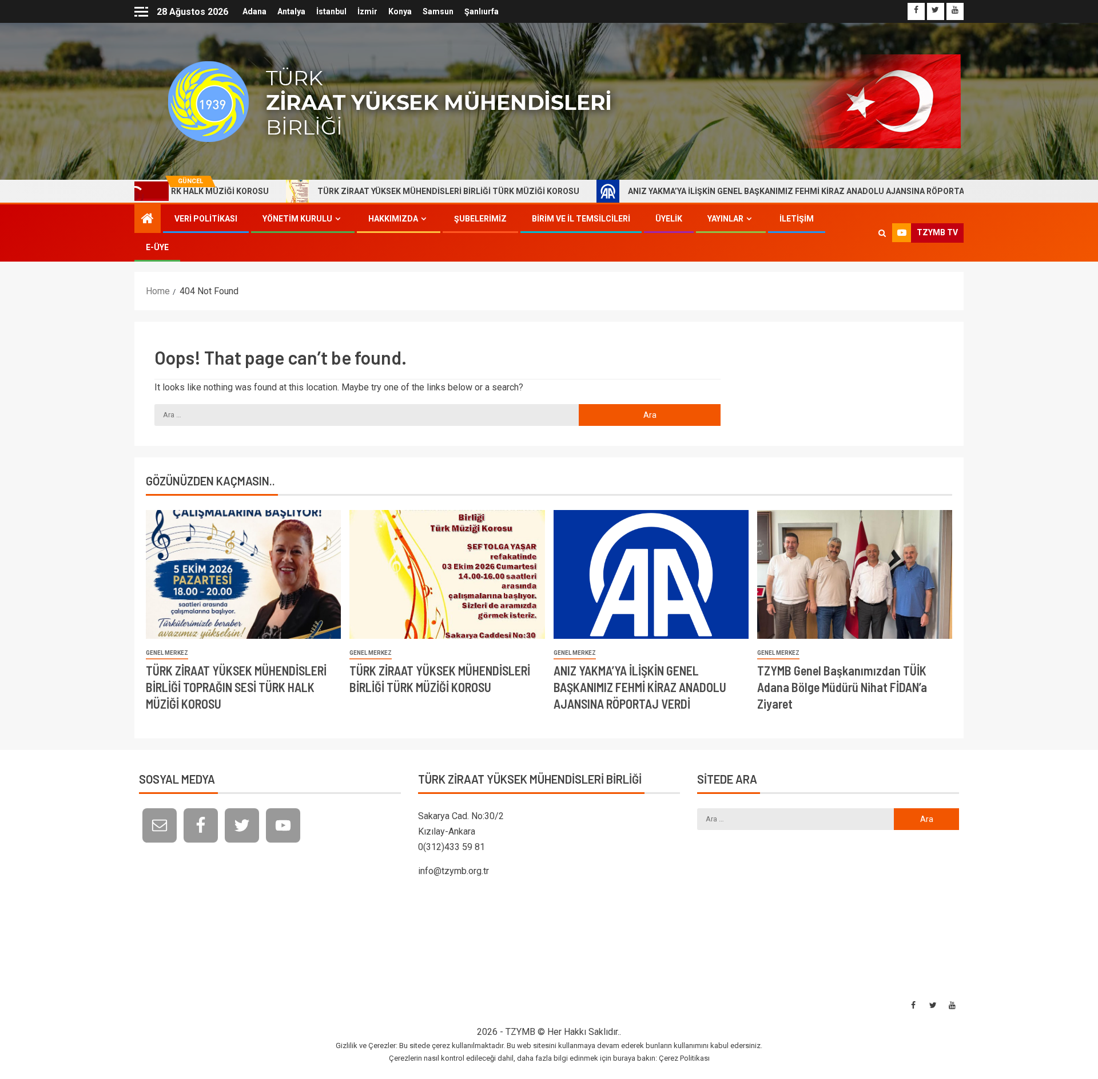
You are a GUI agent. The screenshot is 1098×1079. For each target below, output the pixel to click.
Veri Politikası (205, 218)
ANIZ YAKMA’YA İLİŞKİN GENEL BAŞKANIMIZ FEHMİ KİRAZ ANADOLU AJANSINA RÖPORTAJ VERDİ (746, 191)
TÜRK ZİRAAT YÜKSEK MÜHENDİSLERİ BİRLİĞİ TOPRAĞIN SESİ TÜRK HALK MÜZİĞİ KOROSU (236, 687)
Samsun (438, 11)
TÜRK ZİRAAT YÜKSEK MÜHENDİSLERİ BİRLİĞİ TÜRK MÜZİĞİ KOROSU (384, 191)
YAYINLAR (725, 218)
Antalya (291, 11)
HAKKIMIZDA (393, 218)
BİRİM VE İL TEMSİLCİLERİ (581, 218)
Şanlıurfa (481, 11)
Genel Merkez (167, 653)
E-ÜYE (157, 247)
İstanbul (331, 11)
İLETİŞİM (796, 218)
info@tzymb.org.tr (453, 870)
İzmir (367, 11)
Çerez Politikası (684, 1058)
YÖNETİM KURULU (297, 218)
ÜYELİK (668, 218)
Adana (254, 11)
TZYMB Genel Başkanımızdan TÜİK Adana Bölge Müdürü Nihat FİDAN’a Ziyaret (842, 687)
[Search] (882, 233)
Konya (400, 11)
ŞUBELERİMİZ (480, 218)
